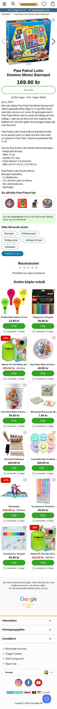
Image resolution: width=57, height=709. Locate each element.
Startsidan (5, 14)
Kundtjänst (9, 638)
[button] (54, 41)
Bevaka (28, 90)
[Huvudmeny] (4, 4)
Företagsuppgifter (13, 629)
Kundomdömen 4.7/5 (40, 10)
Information (9, 620)
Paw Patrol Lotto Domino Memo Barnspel (31, 14)
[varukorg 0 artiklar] (52, 4)
